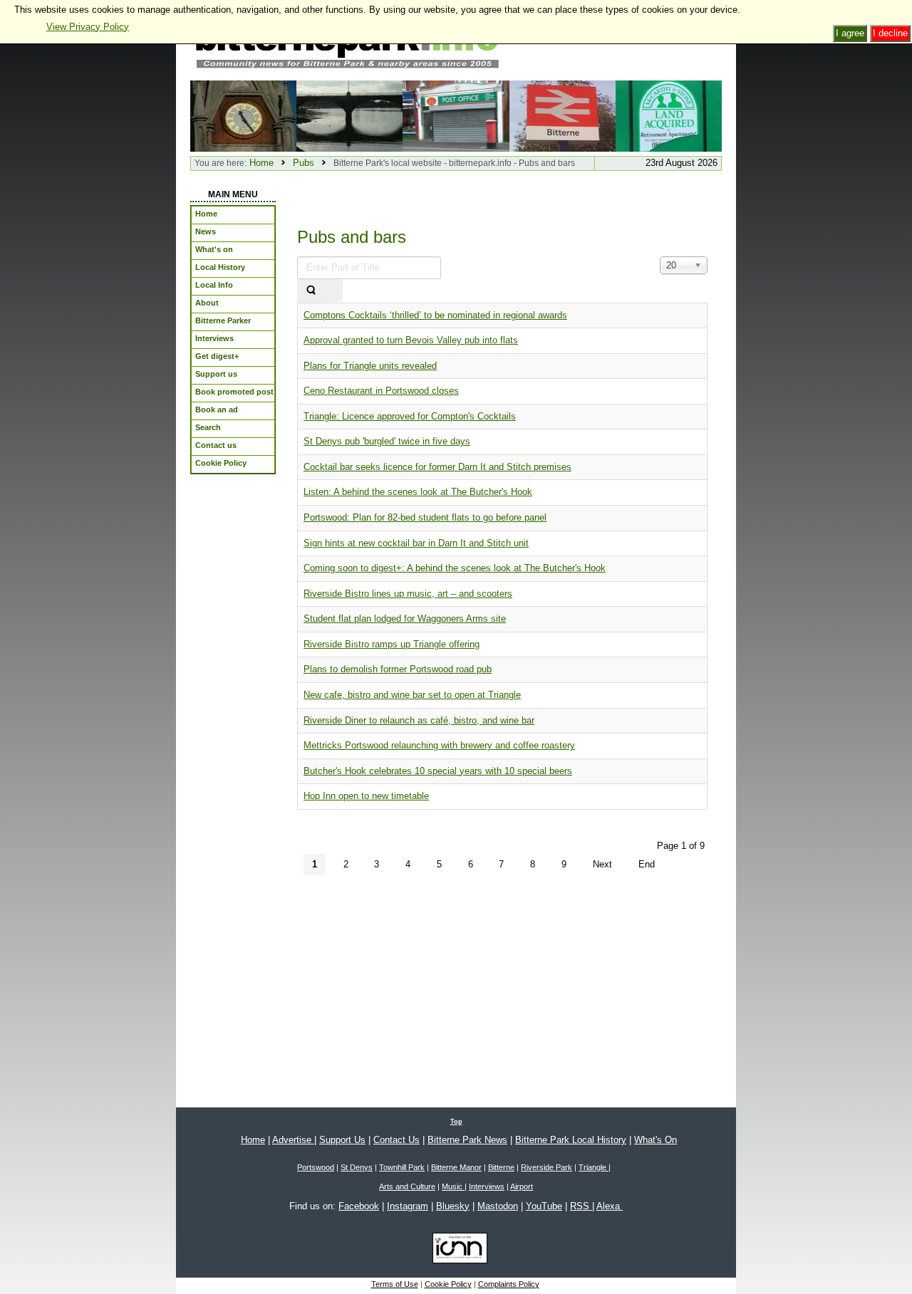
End (646, 864)
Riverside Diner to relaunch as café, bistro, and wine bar (419, 720)
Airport (521, 1186)
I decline (890, 33)
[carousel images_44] (456, 115)
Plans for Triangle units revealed (370, 365)
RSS (581, 1206)
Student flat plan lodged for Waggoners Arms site (405, 618)
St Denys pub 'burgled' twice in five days (387, 441)
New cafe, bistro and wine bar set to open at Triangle (412, 694)
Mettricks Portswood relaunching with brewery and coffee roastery (439, 745)
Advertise (293, 1139)
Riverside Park (546, 1167)
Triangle (593, 1167)
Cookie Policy (448, 1284)
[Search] (311, 291)
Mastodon (497, 1206)
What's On (655, 1139)
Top (456, 1121)
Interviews (486, 1186)
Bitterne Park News (467, 1139)
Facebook (358, 1206)
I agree (850, 33)
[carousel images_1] (562, 115)
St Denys (357, 1167)
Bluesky (453, 1206)
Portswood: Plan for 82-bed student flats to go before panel (425, 517)
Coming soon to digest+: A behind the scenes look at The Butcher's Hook (455, 568)
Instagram (407, 1206)
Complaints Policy (508, 1284)
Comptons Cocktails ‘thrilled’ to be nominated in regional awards (435, 315)
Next (602, 864)
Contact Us (396, 1139)
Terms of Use (394, 1284)
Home (261, 162)
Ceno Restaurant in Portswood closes (381, 390)
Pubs (303, 162)
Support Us (342, 1139)
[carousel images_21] (243, 115)
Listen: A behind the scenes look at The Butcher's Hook (418, 491)
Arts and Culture (407, 1186)
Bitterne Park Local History (570, 1139)
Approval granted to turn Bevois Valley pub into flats (411, 340)
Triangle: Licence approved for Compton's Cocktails (410, 416)
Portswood (315, 1167)
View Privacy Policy (87, 26)
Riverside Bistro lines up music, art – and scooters (408, 593)
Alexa (609, 1206)
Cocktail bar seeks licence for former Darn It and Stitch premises (437, 466)
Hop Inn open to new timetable (366, 796)
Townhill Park (402, 1167)
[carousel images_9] (349, 115)
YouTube (544, 1206)
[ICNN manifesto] (456, 1250)
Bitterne (501, 1167)
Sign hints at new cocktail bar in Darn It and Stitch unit (416, 543)
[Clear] (333, 291)
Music (453, 1186)
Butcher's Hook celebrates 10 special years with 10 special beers (438, 771)
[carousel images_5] (669, 115)
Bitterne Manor (456, 1167)
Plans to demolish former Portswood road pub (398, 669)
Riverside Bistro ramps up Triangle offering (392, 644)
